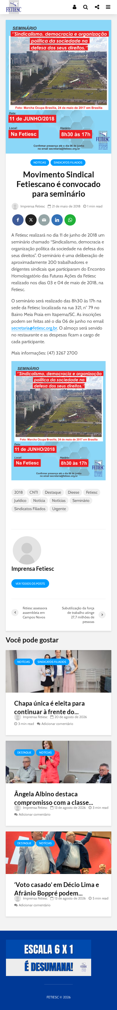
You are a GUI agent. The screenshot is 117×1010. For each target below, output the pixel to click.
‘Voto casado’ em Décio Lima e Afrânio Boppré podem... (56, 889)
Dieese (73, 492)
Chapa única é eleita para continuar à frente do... (49, 707)
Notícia (39, 500)
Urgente (59, 508)
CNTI (34, 492)
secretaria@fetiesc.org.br (34, 328)
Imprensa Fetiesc (32, 206)
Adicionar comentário (57, 724)
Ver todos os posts (30, 583)
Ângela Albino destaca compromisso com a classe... (53, 798)
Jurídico (20, 500)
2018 (18, 492)
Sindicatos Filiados (68, 162)
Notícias (40, 162)
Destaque (53, 492)
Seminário (80, 500)
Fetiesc (91, 492)
